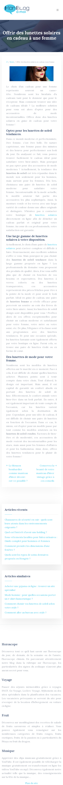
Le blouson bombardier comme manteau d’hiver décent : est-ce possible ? (18, 473)
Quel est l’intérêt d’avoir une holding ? (26, 532)
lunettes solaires (46, 214)
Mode (12, 62)
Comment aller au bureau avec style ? (25, 612)
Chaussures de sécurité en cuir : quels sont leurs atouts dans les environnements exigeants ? (28, 523)
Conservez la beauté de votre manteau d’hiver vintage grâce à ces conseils (45, 473)
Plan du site (31, 783)
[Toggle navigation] (57, 10)
